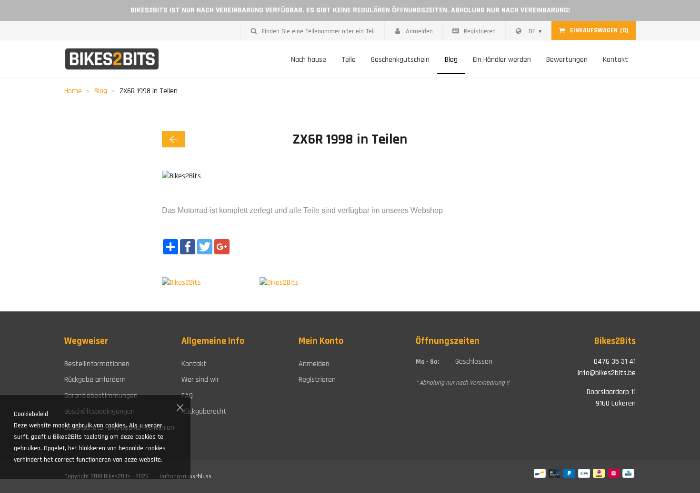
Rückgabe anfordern (95, 380)
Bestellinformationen (97, 364)
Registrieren (480, 31)
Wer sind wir (200, 380)
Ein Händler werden (502, 60)
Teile (348, 60)
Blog (451, 60)
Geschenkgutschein (400, 60)
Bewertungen (567, 60)
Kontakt (615, 60)
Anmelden (419, 31)
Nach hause (308, 60)
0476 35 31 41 (615, 362)
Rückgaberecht (204, 411)
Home (73, 91)
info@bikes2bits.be (607, 373)
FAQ (187, 396)
